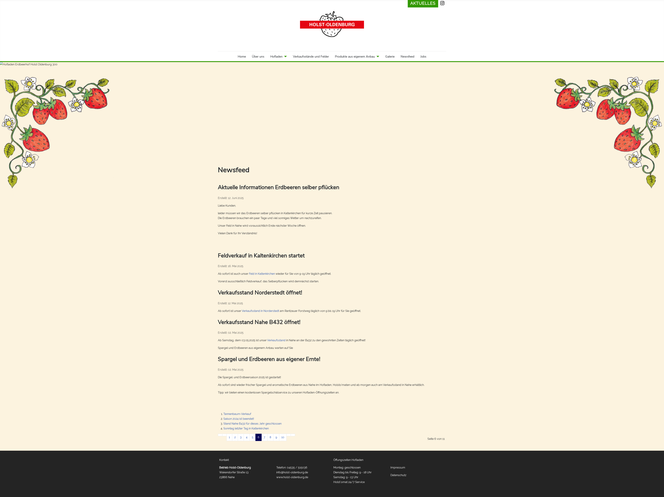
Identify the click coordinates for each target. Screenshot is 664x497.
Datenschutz (398, 475)
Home (242, 56)
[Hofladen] (285, 56)
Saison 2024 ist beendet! (238, 418)
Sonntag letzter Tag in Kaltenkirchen (246, 428)
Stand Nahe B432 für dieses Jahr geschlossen (252, 423)
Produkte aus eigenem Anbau (355, 56)
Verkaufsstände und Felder (311, 56)
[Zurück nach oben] (659, 492)
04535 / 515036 (297, 467)
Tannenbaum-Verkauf (237, 414)
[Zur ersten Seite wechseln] (220, 435)
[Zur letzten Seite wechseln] (293, 435)
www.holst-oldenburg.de (292, 477)
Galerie (390, 56)
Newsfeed (407, 56)
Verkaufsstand (276, 340)
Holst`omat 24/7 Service (349, 482)
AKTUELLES (423, 3)
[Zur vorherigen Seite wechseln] (224, 435)
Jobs (423, 56)
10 (282, 437)
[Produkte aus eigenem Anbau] (377, 56)
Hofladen (276, 56)
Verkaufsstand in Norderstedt (260, 311)
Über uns (258, 56)
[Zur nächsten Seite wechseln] (288, 435)
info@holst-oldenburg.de (292, 472)
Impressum (397, 467)
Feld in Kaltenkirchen (262, 273)
